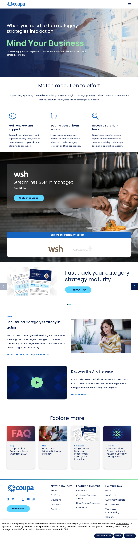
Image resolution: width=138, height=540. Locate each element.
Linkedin (8, 499)
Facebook (18, 499)
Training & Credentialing (112, 511)
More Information (103, 535)
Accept (118, 535)
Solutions (56, 509)
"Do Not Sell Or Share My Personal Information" (43, 529)
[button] (67, 304)
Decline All (129, 535)
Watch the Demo (16, 354)
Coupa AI (56, 499)
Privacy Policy (122, 523)
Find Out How (78, 289)
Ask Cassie (110, 495)
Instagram (33, 499)
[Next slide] (134, 286)
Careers (109, 517)
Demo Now (18, 508)
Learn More (77, 394)
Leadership (56, 504)
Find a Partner (112, 504)
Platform (55, 495)
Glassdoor (23, 499)
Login (108, 490)
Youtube (28, 499)
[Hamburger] (129, 4)
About (54, 490)
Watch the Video (28, 198)
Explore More (38, 354)
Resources (81, 490)
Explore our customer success (67, 234)
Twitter (13, 499)
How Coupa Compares (88, 503)
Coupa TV (81, 507)
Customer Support (115, 499)
